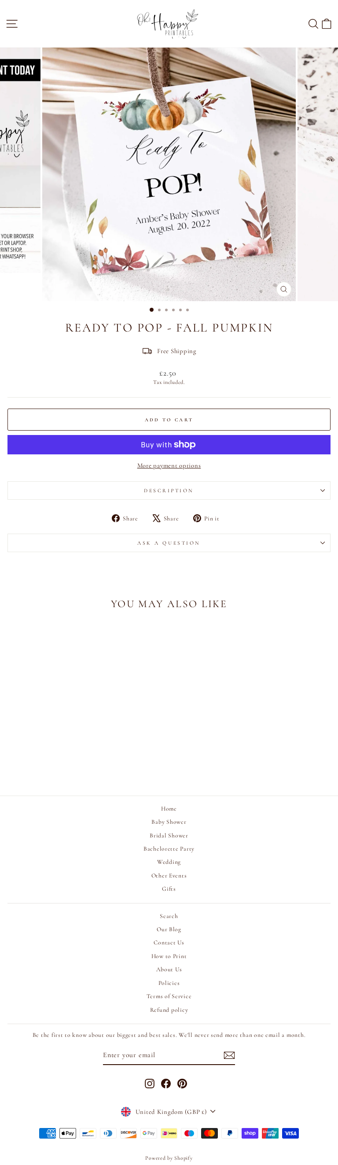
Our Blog (169, 929)
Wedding (169, 862)
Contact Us (169, 942)
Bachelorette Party (169, 848)
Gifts (169, 888)
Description (169, 490)
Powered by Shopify (168, 1158)
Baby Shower (168, 822)
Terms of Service (169, 996)
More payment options (169, 465)
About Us (169, 969)
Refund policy (169, 1010)
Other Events (169, 875)
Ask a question (168, 543)
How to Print (169, 956)
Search (169, 916)
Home (169, 808)
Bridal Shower (169, 835)
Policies (169, 983)
